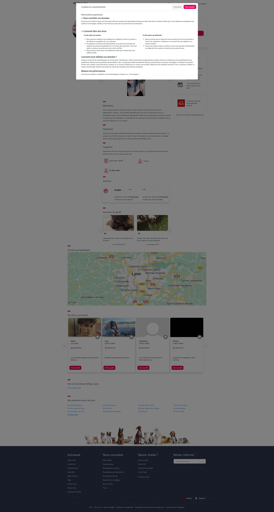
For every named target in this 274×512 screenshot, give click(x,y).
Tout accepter (190, 7)
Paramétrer (178, 7)
